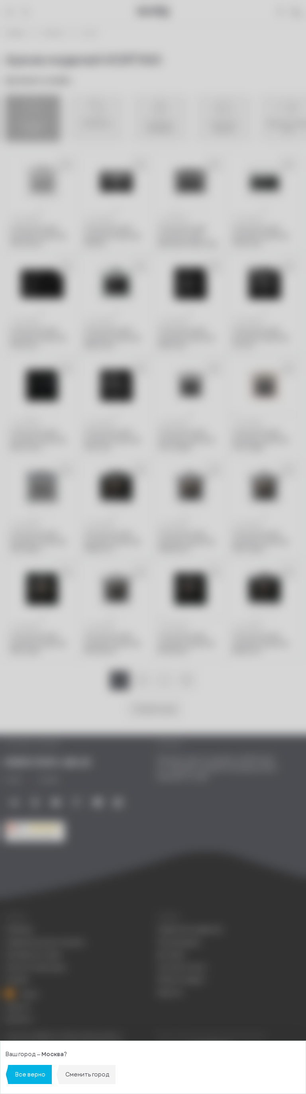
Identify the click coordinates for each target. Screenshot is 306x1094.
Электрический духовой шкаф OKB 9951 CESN (38, 643)
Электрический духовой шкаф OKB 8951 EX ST (260, 643)
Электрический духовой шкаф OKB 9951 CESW (260, 541)
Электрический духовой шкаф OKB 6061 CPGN (38, 439)
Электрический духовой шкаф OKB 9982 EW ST (186, 541)
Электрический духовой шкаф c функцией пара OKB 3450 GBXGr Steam (187, 236)
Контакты (19, 1019)
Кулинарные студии (33, 955)
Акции (28, 994)
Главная (15, 33)
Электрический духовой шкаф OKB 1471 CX (260, 338)
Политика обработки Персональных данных (63, 1036)
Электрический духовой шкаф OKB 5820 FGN (186, 338)
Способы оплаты (182, 967)
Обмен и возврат (181, 980)
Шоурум (17, 980)
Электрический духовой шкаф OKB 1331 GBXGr (38, 541)
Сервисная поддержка (189, 929)
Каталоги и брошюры (35, 967)
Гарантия (169, 992)
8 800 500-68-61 (48, 762)
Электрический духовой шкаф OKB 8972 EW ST (112, 643)
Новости (17, 1007)
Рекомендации (178, 942)
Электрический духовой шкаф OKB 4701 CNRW (186, 439)
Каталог (53, 33)
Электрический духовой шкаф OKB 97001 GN (38, 338)
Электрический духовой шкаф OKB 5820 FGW (112, 338)
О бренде (19, 929)
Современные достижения (44, 942)
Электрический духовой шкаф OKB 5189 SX (112, 236)
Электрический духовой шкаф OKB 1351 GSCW (38, 236)
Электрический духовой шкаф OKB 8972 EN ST (186, 643)
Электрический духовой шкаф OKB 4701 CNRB (260, 439)
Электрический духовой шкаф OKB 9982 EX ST (112, 541)
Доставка (170, 955)
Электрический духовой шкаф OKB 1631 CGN (112, 439)
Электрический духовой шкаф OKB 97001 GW (260, 236)
